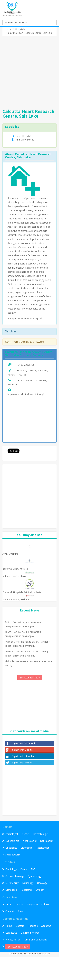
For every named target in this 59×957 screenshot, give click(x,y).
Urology (40, 889)
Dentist (25, 833)
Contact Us (11, 932)
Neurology (27, 882)
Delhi (8, 904)
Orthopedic (26, 847)
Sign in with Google (22, 749)
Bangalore (32, 904)
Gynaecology (34, 876)
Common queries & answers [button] (25, 342)
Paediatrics (26, 889)
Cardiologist (11, 833)
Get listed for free (29, 677)
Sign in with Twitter (22, 762)
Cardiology (11, 869)
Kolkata (45, 904)
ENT (33, 869)
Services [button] (11, 331)
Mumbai (18, 904)
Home (8, 925)
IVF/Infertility (12, 882)
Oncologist (11, 847)
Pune (20, 911)
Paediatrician (42, 847)
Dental (23, 869)
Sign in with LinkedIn (23, 756)
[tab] (29, 331)
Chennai (9, 911)
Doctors (20, 925)
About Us (46, 925)
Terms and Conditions (35, 939)
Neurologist (46, 840)
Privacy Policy (12, 939)
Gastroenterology (14, 876)
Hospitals (33, 925)
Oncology (42, 882)
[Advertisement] (29, 70)
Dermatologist (40, 833)
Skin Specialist (12, 854)
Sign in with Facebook (23, 743)
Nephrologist (30, 840)
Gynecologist (12, 840)
